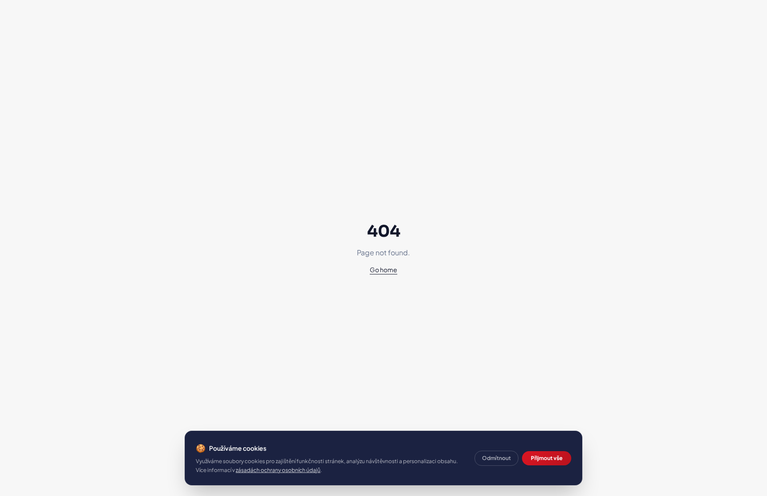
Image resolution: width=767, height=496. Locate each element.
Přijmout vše (546, 458)
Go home (383, 270)
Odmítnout (496, 458)
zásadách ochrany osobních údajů (278, 470)
